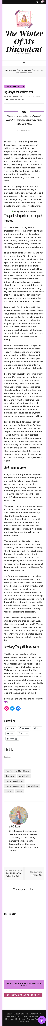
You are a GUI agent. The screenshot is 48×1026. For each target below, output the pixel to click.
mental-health (24, 776)
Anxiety (9, 771)
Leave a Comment (17, 99)
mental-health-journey (14, 781)
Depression (10, 776)
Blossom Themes (26, 1019)
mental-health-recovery (14, 786)
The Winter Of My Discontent (24, 41)
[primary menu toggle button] (24, 63)
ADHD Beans (12, 97)
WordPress (25, 1021)
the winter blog (14, 86)
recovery (9, 791)
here (35, 285)
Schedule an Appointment (23, 995)
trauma (19, 791)
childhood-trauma (23, 771)
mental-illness (33, 786)
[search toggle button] (37, 2)
